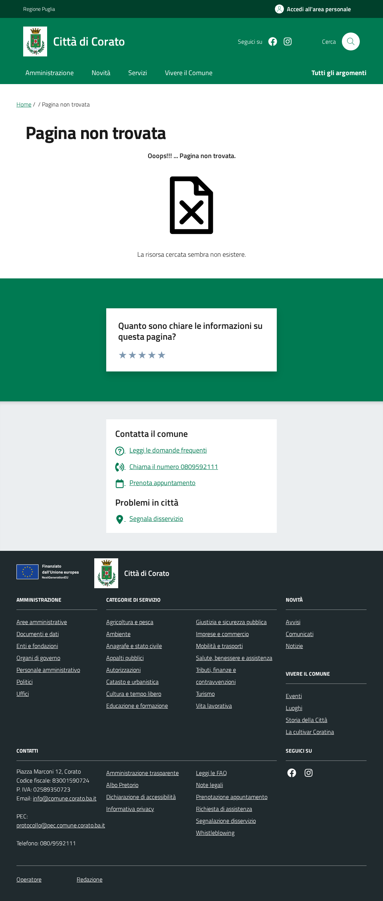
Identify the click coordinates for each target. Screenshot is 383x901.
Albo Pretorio (122, 784)
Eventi (294, 695)
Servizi (137, 73)
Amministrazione (49, 73)
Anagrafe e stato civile (134, 645)
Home (23, 104)
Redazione (89, 879)
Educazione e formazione (137, 705)
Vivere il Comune (188, 73)
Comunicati (299, 633)
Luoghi (294, 707)
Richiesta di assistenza (224, 808)
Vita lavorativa (214, 705)
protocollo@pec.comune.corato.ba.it (60, 825)
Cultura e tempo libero (133, 693)
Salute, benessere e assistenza (234, 657)
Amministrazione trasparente (142, 772)
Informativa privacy (130, 808)
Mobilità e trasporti (219, 645)
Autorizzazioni (123, 669)
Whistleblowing (215, 832)
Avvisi (293, 621)
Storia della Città (306, 719)
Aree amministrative (41, 621)
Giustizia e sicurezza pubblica (231, 621)
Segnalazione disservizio (226, 820)
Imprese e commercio (222, 633)
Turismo (205, 693)
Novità (101, 73)
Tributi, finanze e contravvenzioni (216, 675)
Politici (24, 681)
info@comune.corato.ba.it (64, 798)
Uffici (22, 693)
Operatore (29, 879)
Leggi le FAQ (211, 772)
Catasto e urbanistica (132, 681)
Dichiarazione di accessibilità (141, 796)
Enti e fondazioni (37, 645)
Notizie (294, 645)
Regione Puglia (39, 9)
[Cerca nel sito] (351, 41)
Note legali (209, 784)
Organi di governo (38, 657)
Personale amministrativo (48, 669)
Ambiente (118, 633)
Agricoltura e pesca (129, 621)
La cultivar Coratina (310, 731)
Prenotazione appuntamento (231, 796)
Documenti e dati (37, 633)
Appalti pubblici (125, 657)
